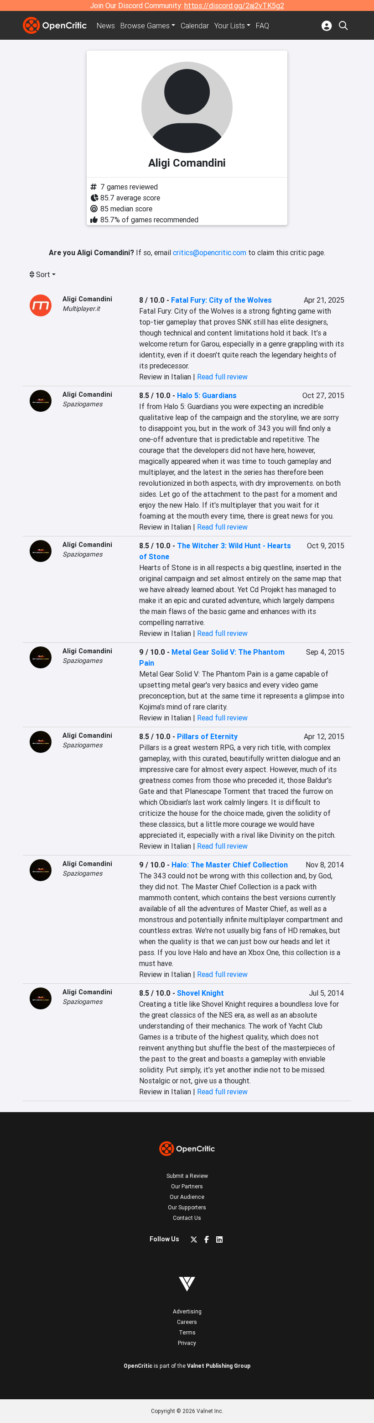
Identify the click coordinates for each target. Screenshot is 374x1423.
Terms (187, 1332)
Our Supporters (187, 1207)
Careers (187, 1321)
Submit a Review (187, 1175)
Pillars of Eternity (207, 736)
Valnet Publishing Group (218, 1365)
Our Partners (187, 1186)
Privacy (187, 1342)
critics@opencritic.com (209, 252)
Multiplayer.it (81, 309)
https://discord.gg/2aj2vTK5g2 (234, 5)
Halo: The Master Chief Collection (229, 864)
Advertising (187, 1311)
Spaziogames (82, 404)
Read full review (222, 376)
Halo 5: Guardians (207, 395)
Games (145, 25)
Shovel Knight (200, 993)
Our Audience (187, 1196)
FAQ (262, 25)
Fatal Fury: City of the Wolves (221, 300)
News (106, 25)
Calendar (195, 25)
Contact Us (187, 1217)
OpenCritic (138, 1365)
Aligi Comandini (87, 299)
